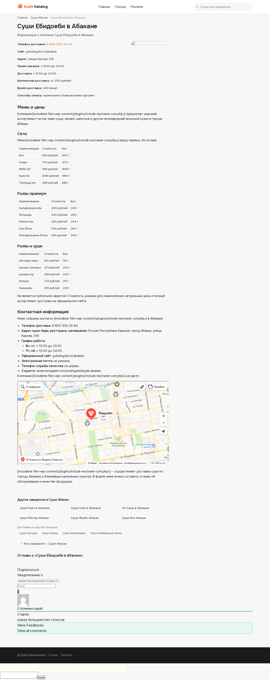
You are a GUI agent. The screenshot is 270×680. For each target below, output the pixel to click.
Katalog (32, 6)
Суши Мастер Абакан (34, 518)
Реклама (137, 7)
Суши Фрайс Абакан (85, 518)
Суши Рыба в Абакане (35, 508)
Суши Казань (50, 533)
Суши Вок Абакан (134, 518)
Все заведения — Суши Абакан (45, 543)
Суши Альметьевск (74, 533)
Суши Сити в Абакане (86, 508)
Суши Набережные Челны (106, 533)
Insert (41, 677)
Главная (104, 7)
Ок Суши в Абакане (135, 508)
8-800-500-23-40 (59, 44)
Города (120, 7)
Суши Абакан (39, 17)
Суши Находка (28, 533)
